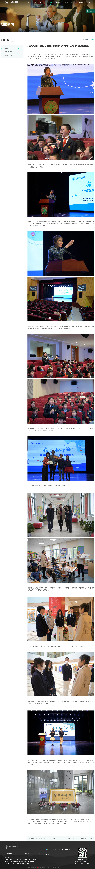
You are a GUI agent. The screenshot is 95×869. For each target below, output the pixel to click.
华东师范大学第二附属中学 (11, 859)
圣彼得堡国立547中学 (24, 861)
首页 (28, 2)
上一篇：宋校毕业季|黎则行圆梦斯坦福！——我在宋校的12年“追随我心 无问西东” (44, 839)
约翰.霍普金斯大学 (26, 863)
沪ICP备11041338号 (32, 867)
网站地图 (57, 867)
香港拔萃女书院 (8, 861)
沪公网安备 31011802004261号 (44, 867)
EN (86, 2)
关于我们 (35, 2)
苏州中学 (20, 859)
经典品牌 (66, 2)
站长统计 (53, 867)
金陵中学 (25, 859)
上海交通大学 (8, 863)
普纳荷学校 (15, 861)
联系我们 (81, 2)
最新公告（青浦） (9, 55)
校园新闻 (7, 48)
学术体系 (42, 2)
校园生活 (58, 2)
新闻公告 (50, 2)
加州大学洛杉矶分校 (16, 863)
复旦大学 (32, 861)
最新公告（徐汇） (9, 51)
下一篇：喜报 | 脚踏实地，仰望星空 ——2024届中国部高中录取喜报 (77, 839)
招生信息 (73, 2)
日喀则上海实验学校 (32, 859)
